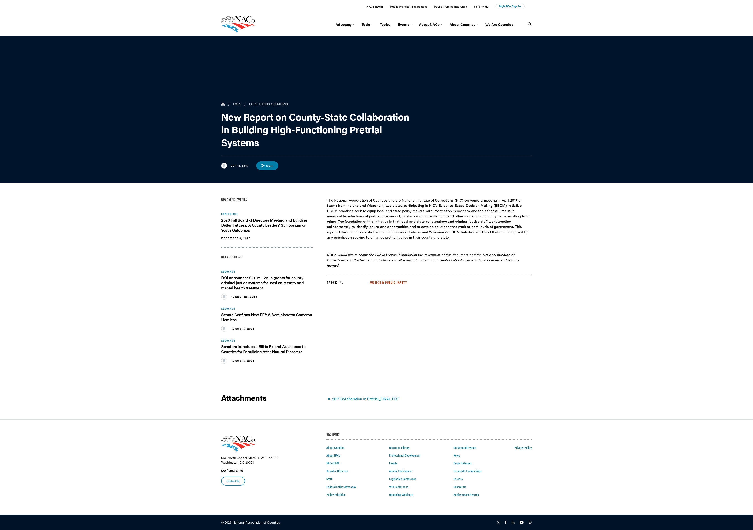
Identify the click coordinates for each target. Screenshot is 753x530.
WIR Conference (398, 486)
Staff (329, 479)
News (457, 455)
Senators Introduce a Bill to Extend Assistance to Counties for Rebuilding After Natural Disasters (263, 349)
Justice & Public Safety (388, 282)
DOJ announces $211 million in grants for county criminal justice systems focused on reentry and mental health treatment (262, 282)
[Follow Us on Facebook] (506, 522)
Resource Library (399, 447)
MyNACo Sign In (510, 6)
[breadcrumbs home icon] (223, 104)
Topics (385, 24)
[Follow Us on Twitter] (498, 522)
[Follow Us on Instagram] (530, 522)
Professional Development (405, 455)
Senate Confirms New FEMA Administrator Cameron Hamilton (266, 317)
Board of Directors (337, 471)
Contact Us (233, 481)
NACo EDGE (374, 6)
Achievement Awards (466, 494)
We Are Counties (499, 24)
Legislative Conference (403, 479)
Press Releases (463, 463)
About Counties (463, 24)
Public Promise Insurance (450, 6)
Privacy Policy (523, 447)
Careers (458, 479)
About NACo (429, 24)
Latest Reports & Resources (268, 104)
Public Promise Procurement (408, 6)
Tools (366, 24)
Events (403, 24)
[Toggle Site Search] (530, 24)
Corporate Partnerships (468, 471)
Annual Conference (400, 471)
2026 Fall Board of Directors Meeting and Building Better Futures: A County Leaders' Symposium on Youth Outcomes (264, 225)
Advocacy (344, 24)
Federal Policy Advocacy (341, 486)
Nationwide (481, 6)
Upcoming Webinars (401, 494)
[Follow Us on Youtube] (522, 522)
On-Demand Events (465, 447)
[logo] (238, 31)
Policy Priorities (336, 494)
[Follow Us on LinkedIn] (513, 522)
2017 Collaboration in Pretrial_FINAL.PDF (365, 398)
